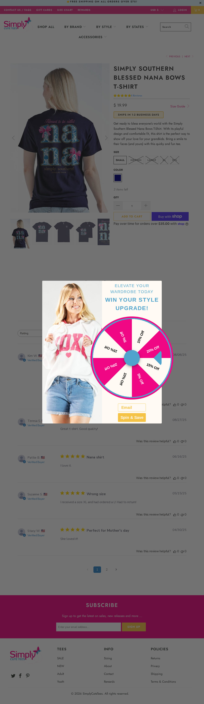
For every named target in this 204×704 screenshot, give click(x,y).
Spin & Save (132, 417)
